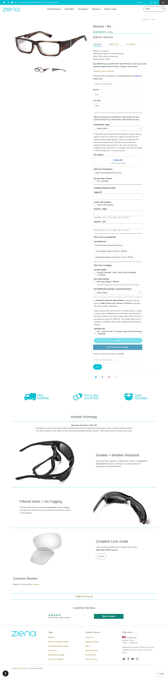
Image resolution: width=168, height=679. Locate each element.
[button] (98, 32)
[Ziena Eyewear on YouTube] (12, 2)
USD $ (139, 2)
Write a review (33, 584)
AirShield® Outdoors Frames (58, 646)
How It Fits (114, 44)
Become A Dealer (91, 650)
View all (101, 556)
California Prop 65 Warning (103, 71)
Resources (96, 9)
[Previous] (13, 42)
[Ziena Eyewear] (11, 10)
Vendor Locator (110, 9)
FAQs (87, 646)
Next (153, 19)
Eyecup (96, 90)
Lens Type (97, 100)
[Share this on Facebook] (102, 377)
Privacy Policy (90, 655)
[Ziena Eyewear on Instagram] (16, 2)
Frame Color (98, 79)
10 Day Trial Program (55, 659)
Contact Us (89, 637)
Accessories (83, 9)
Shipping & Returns (92, 642)
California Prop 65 (84, 596)
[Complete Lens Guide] (46, 549)
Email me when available (118, 347)
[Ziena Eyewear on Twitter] (4, 2)
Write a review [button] (108, 616)
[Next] (88, 42)
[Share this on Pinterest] (109, 377)
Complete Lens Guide (112, 541)
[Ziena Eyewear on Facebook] (8, 2)
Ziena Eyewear (22, 668)
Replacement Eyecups (56, 655)
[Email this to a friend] (115, 377)
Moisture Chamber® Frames (58, 642)
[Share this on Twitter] (96, 377)
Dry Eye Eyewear (54, 9)
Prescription (69, 9)
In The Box (130, 44)
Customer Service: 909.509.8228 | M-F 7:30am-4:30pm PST (38, 2)
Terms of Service (91, 659)
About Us (51, 637)
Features (97, 44)
